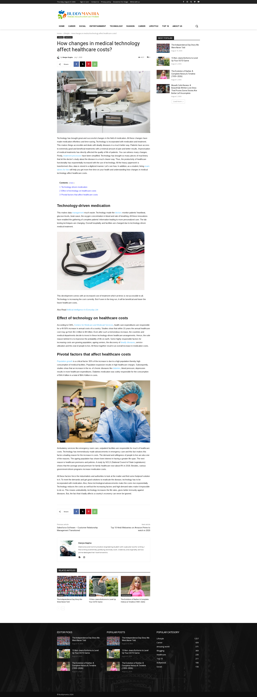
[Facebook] (183, 1)
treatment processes (72, 156)
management (78, 212)
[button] (197, 26)
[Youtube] (198, 1)
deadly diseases (128, 342)
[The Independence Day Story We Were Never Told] (71, 586)
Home (59, 33)
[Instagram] (187, 1)
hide (71, 183)
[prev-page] (58, 608)
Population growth (65, 361)
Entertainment (126, 595)
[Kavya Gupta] (59, 57)
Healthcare (68, 37)
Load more (177, 101)
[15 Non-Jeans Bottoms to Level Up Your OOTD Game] (103, 586)
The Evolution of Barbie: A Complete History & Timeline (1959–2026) (183, 73)
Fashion (92, 595)
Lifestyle (66, 33)
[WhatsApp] (94, 64)
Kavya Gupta (68, 57)
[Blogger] (79, 557)
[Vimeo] (194, 1)
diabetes (116, 368)
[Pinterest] (88, 64)
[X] (191, 1)
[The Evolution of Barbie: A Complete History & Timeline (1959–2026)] (135, 586)
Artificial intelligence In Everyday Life (82, 310)
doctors (118, 212)
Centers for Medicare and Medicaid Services (93, 325)
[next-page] (63, 608)
